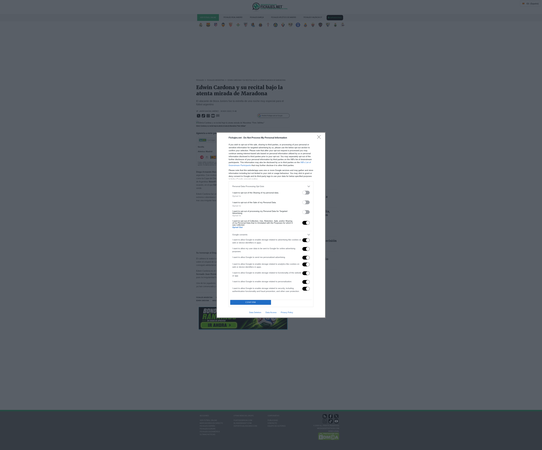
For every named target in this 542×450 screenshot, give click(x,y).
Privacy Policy (287, 312)
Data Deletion (255, 312)
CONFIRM (250, 302)
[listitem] (271, 186)
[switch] (306, 193)
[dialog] (271, 225)
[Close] (320, 138)
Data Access (271, 312)
